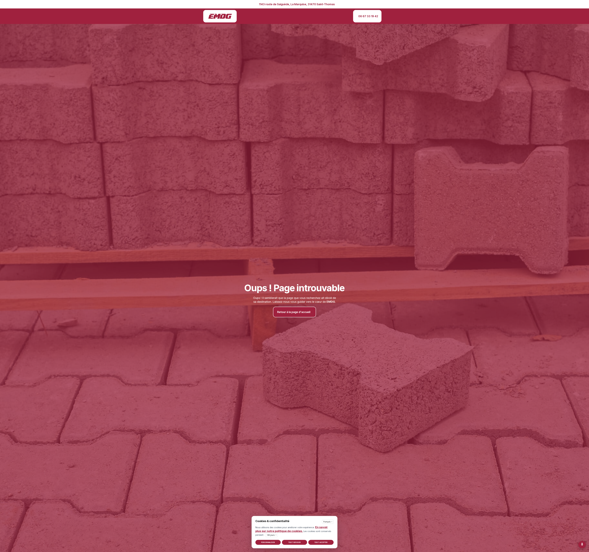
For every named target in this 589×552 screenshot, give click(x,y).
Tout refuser (294, 542)
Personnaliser (268, 542)
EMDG (331, 301)
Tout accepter (321, 542)
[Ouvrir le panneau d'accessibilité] (582, 544)
